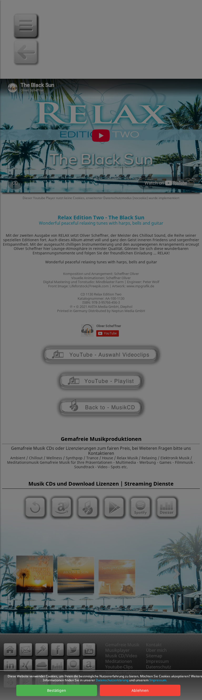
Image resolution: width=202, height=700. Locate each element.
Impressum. (158, 680)
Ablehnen (140, 690)
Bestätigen (56, 690)
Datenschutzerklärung (112, 680)
